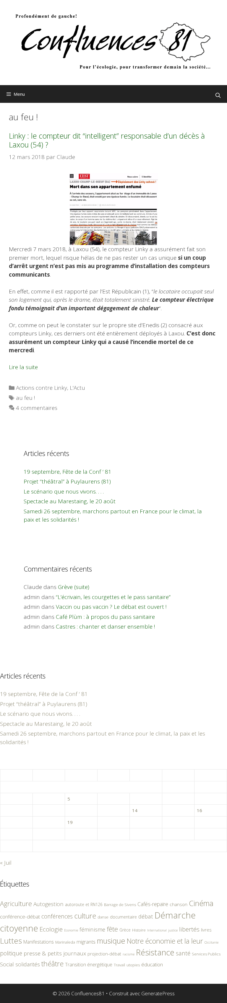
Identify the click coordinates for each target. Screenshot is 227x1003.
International (157, 930)
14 (134, 810)
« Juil (6, 862)
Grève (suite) (73, 587)
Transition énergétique (88, 964)
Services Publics (206, 954)
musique (111, 941)
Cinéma (201, 903)
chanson (178, 904)
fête (112, 929)
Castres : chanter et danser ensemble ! (105, 626)
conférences (57, 916)
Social (7, 964)
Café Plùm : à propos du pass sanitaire (105, 617)
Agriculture (16, 903)
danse (103, 917)
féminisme (92, 929)
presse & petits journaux (55, 953)
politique (11, 953)
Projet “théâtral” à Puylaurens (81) (67, 481)
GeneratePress (158, 993)
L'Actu (77, 388)
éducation (152, 964)
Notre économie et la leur (165, 941)
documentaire (123, 917)
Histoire (139, 930)
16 (199, 810)
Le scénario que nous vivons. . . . (64, 491)
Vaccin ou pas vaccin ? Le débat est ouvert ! (111, 607)
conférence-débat (20, 916)
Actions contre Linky (41, 388)
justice (173, 930)
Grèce (125, 930)
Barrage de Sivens (120, 904)
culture (85, 916)
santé (183, 953)
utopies (133, 965)
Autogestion (48, 904)
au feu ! (25, 398)
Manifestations (38, 942)
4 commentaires (36, 408)
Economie (71, 930)
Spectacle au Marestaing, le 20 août (70, 501)
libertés (189, 929)
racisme (128, 954)
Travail (119, 965)
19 (70, 822)
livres (206, 930)
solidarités (27, 964)
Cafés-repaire (152, 904)
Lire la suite (23, 367)
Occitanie (211, 942)
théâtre (52, 963)
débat (145, 916)
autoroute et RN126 (84, 904)
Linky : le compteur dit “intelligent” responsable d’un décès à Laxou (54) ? (107, 140)
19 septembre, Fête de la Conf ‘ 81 (67, 471)
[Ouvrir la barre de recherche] (218, 95)
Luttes (11, 940)
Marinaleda (65, 942)
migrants (86, 941)
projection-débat (104, 954)
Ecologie (51, 929)
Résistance (155, 952)
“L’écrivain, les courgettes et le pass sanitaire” (113, 597)
